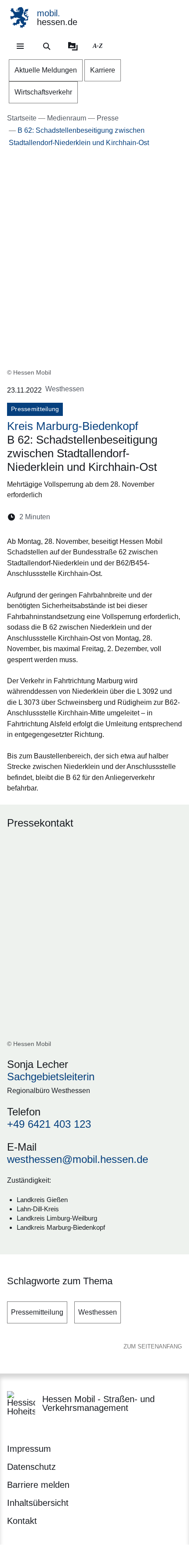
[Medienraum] (73, 46)
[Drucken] (132, 516)
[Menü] (20, 46)
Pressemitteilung (37, 1312)
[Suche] (46, 46)
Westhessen (97, 1312)
